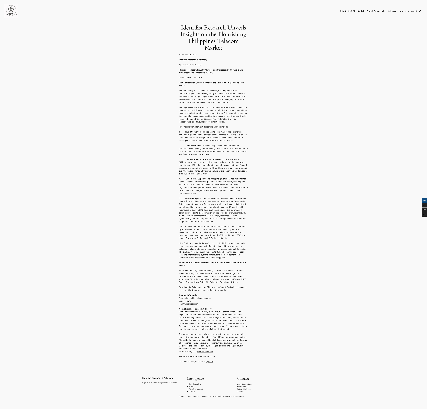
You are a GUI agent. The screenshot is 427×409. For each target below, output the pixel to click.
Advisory (192, 391)
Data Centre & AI (195, 384)
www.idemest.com (205, 351)
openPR (209, 361)
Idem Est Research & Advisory (157, 378)
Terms (189, 396)
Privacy (181, 396)
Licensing (196, 396)
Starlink (191, 386)
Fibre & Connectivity (196, 389)
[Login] (420, 11)
